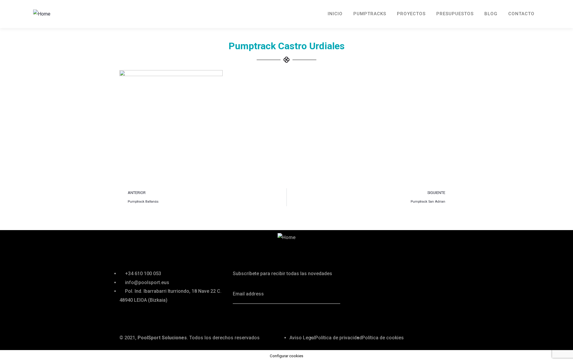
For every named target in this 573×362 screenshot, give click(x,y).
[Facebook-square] (256, 317)
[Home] (41, 14)
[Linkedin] (272, 317)
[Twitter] (240, 317)
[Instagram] (304, 317)
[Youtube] (288, 317)
